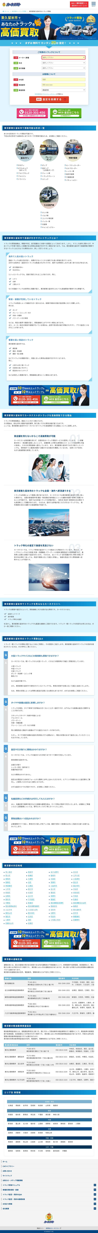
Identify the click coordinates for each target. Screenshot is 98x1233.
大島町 (30, 879)
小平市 (7, 889)
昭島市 (30, 872)
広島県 (33, 1142)
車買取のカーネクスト (53, 1228)
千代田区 (31, 899)
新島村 (30, 903)
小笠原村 (76, 879)
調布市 (7, 899)
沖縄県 (64, 1151)
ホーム (5, 1161)
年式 (20, 63)
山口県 (40, 1142)
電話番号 (22, 85)
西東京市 (54, 906)
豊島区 (53, 899)
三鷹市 (7, 920)
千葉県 (40, 1114)
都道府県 (22, 90)
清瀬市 (53, 882)
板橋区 (30, 875)
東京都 (48, 1114)
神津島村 (8, 886)
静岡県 (63, 1123)
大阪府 (25, 1132)
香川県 (55, 1142)
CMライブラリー (8, 1166)
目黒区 (30, 923)
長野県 (48, 1123)
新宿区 (7, 892)
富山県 (18, 1123)
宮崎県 (48, 1151)
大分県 (40, 1151)
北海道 (10, 1105)
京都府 (18, 1132)
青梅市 (7, 879)
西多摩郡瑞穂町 (33, 906)
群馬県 (25, 1114)
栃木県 (18, 1114)
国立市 (75, 882)
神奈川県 (56, 1114)
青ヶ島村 (8, 872)
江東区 (30, 886)
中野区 (7, 903)
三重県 (78, 1123)
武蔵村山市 (9, 923)
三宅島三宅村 (55, 920)
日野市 (53, 913)
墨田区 (53, 892)
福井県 (33, 1123)
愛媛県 (63, 1142)
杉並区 (30, 892)
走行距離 (22, 68)
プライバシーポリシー (49, 94)
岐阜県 (55, 1123)
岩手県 (25, 1105)
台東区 (7, 896)
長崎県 (25, 1151)
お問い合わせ (7, 1171)
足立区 (75, 872)
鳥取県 (10, 1142)
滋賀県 (10, 1132)
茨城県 (10, 1114)
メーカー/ (24, 58)
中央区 (75, 896)
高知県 (70, 1142)
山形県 (48, 1105)
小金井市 (54, 886)
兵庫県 (33, 1132)
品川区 (53, 889)
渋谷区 (75, 889)
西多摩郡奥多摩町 (57, 903)
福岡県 (10, 1151)
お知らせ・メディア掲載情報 (13, 1180)
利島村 (75, 899)
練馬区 (75, 906)
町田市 (53, 916)
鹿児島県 (56, 1151)
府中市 (75, 913)
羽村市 (53, 909)
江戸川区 (76, 875)
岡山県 (25, 1142)
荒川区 (7, 875)
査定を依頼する (49, 99)
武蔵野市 (76, 920)
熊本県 (33, 1151)
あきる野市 (55, 872)
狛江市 (30, 889)
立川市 (30, 896)
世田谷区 (76, 892)
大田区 (53, 879)
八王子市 (8, 909)
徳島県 (48, 1142)
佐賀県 (18, 1151)
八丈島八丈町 (33, 909)
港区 (29, 920)
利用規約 (37, 94)
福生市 (7, 916)
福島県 (55, 1105)
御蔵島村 (76, 916)
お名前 (21, 80)
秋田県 (40, 1105)
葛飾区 (7, 882)
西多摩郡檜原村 (11, 906)
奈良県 (40, 1132)
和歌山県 (49, 1132)
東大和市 (31, 913)
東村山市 (8, 913)
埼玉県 (33, 1114)
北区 (29, 882)
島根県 (18, 1142)
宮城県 (33, 1105)
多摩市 (53, 896)
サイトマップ (7, 1175)
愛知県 (70, 1123)
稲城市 (53, 875)
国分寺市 (76, 886)
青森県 (18, 1105)
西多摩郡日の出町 (79, 903)
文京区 (30, 916)
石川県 (25, 1123)
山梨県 (40, 1123)
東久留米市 (77, 909)
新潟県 (10, 1123)
